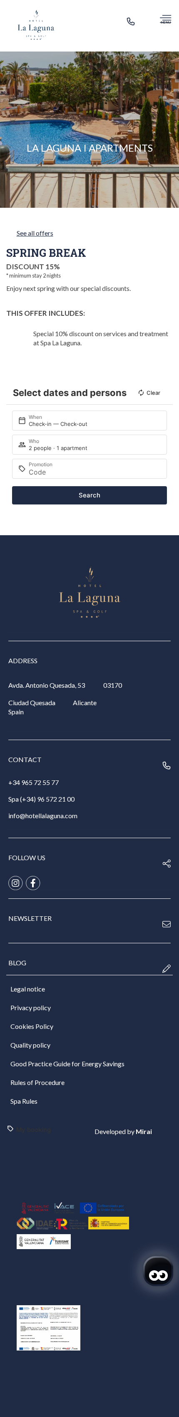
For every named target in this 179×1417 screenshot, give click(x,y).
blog (17, 963)
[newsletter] (166, 924)
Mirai (144, 1131)
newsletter (30, 918)
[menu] (165, 18)
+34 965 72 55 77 (33, 782)
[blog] (166, 968)
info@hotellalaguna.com (42, 815)
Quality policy (30, 1045)
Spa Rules (23, 1101)
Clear (153, 392)
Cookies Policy (31, 1026)
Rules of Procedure (37, 1082)
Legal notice (27, 989)
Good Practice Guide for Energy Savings (67, 1064)
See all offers (35, 233)
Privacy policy (30, 1007)
